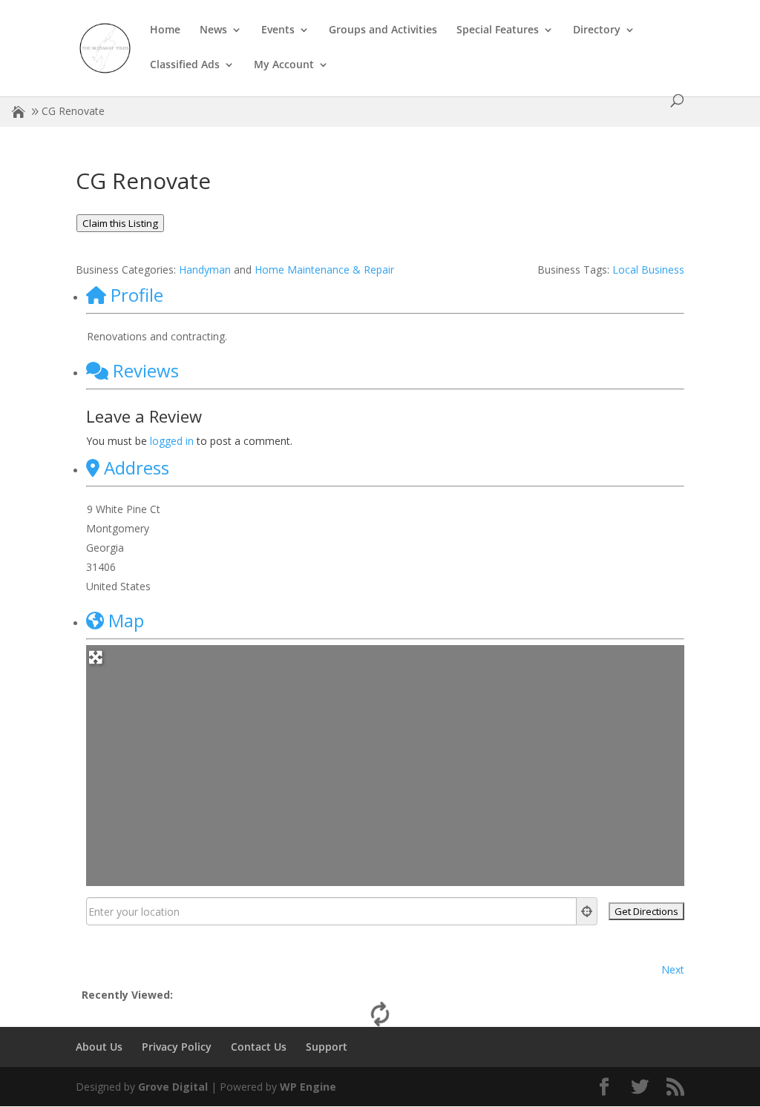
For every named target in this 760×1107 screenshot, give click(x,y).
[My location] (587, 911)
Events (278, 30)
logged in (172, 441)
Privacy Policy (177, 1047)
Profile (137, 294)
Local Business (648, 269)
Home (165, 30)
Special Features (497, 30)
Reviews (146, 370)
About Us (99, 1047)
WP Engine (308, 1087)
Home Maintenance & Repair (324, 269)
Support (326, 1047)
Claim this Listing (120, 223)
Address (136, 467)
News (213, 30)
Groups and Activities (383, 30)
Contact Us (258, 1047)
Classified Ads (185, 65)
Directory (596, 30)
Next (672, 969)
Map (126, 620)
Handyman (205, 269)
